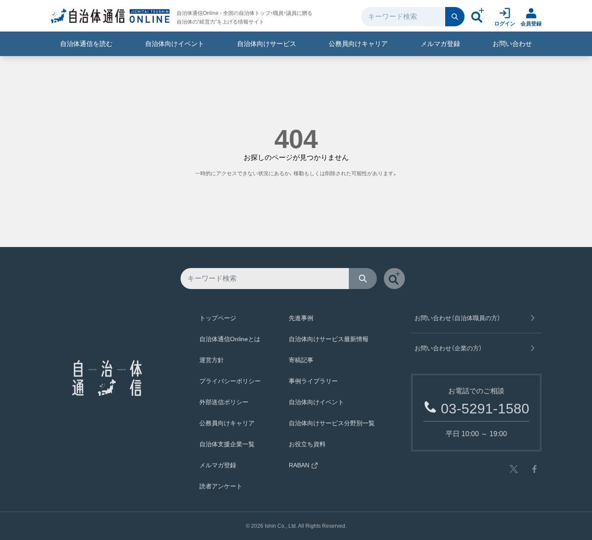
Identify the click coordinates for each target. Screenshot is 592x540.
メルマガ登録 (440, 43)
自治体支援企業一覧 (227, 444)
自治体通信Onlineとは (229, 338)
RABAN (299, 465)
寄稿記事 (301, 360)
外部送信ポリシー (223, 402)
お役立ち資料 (307, 444)
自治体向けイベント (174, 43)
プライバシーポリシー (230, 381)
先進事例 (301, 317)
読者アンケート (220, 486)
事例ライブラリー (313, 381)
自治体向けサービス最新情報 (329, 338)
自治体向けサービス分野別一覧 (332, 423)
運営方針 (211, 360)
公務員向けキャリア (358, 43)
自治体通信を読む (86, 43)
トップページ (217, 317)
